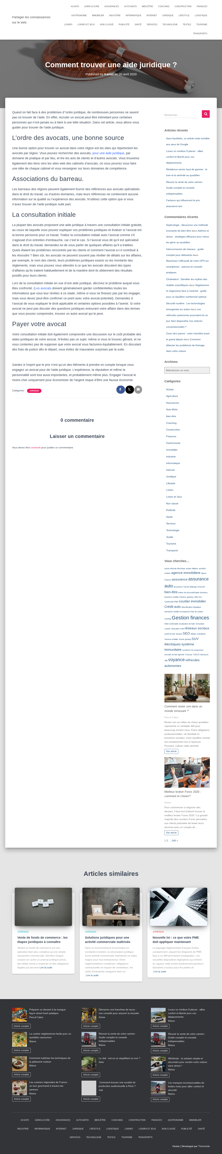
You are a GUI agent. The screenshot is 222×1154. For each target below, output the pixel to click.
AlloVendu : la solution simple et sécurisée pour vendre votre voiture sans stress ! (187, 1062)
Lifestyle (184, 15)
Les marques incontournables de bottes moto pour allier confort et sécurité (186, 1086)
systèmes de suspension (192, 650)
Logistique (201, 15)
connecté (36, 447)
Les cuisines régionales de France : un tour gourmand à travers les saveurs (48, 1086)
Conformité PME (171, 602)
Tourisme (201, 24)
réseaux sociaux (197, 628)
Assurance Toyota (181, 587)
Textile (187, 24)
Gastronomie (79, 15)
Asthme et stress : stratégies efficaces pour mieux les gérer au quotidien (187, 236)
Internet (152, 15)
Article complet (21, 1026)
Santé (138, 24)
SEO (186, 633)
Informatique (133, 15)
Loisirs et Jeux (86, 24)
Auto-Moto (130, 6)
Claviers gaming (186, 597)
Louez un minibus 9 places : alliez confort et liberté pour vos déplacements (184, 157)
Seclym (179, 634)
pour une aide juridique (108, 153)
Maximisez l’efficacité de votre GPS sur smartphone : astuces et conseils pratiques (187, 266)
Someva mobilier (171, 639)
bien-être (147, 6)
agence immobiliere (185, 573)
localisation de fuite (187, 624)
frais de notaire (197, 612)
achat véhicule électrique (174, 568)
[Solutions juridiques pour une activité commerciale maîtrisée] (111, 906)
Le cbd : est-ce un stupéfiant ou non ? (119, 1058)
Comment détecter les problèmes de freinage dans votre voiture (185, 345)
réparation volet (177, 629)
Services (152, 24)
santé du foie (169, 634)
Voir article (171, 751)
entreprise (168, 612)
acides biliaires (192, 568)
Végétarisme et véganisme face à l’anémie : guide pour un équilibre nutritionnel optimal (187, 291)
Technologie (170, 24)
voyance (176, 659)
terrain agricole (178, 654)
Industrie (115, 15)
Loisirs (68, 24)
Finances (202, 6)
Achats (75, 6)
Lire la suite (46, 967)
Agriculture (91, 6)
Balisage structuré (197, 587)
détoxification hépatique (191, 607)
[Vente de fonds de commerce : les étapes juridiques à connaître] (43, 906)
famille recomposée (182, 612)
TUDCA (196, 654)
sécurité (167, 654)
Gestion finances (190, 617)
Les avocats (43, 288)
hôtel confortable (171, 624)
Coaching (163, 6)
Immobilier (98, 15)
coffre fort (198, 597)
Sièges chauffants (198, 634)
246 (174, 840)
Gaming (167, 619)
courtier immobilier (192, 601)
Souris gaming (185, 639)
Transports (200, 33)
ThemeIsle (204, 1146)
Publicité (124, 24)
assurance (180, 579)
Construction (183, 6)
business (204, 592)
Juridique (167, 15)
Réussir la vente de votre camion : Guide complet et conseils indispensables (185, 188)
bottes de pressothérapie (188, 592)
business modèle (171, 597)
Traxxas (188, 654)
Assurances (111, 6)
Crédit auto (172, 606)
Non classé (106, 24)
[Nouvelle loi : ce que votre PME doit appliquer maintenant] (178, 906)
